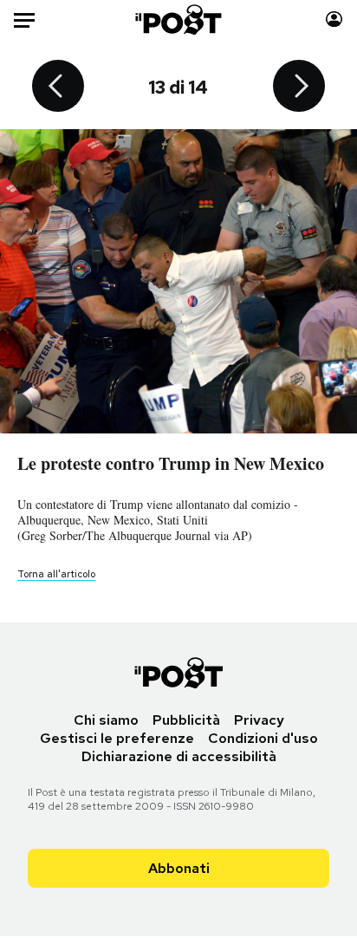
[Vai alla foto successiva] (299, 87)
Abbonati (179, 868)
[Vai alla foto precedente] (58, 87)
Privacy (259, 720)
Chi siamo (106, 720)
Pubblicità (186, 720)
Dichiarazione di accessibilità (178, 756)
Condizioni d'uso (263, 738)
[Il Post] (178, 19)
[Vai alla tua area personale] (334, 19)
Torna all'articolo (56, 574)
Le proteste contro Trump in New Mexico (170, 463)
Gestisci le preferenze (117, 738)
